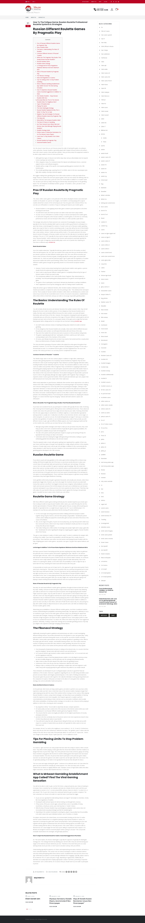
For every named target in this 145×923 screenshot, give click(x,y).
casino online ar (105, 245)
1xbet (102, 61)
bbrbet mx (104, 199)
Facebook (66, 872)
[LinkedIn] (118, 2)
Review (103, 470)
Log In (105, 1)
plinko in (103, 443)
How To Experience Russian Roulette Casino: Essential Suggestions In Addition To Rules (49, 92)
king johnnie (104, 298)
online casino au (105, 401)
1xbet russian (104, 111)
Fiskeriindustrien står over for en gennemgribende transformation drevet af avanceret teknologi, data (108, 601)
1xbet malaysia (105, 92)
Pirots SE (103, 435)
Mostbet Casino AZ (106, 355)
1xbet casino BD (105, 77)
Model (102, 321)
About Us (93, 1)
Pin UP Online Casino (106, 424)
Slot (102, 489)
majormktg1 (40, 872)
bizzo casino (104, 207)
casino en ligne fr (105, 237)
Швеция (103, 580)
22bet (102, 119)
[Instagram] (116, 2)
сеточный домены (106, 576)
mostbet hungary (105, 363)
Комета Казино (105, 554)
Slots (102, 493)
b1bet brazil (104, 180)
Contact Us (41, 17)
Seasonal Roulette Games (44, 142)
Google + (74, 872)
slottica (103, 500)
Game (102, 283)
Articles (103, 134)
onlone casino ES (105, 409)
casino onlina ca (105, 241)
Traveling (103, 519)
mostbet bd (52, 242)
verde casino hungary (107, 531)
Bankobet (103, 187)
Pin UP (103, 420)
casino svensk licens (106, 252)
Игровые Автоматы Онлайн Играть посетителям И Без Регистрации (37, 901)
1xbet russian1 (105, 115)
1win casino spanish (106, 35)
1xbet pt (103, 100)
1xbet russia (104, 107)
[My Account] (112, 9)
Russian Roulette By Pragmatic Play (46, 140)
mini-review (104, 313)
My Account (85, 1)
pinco (102, 432)
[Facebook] (111, 2)
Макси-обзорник (106, 557)
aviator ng (103, 176)
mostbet (103, 351)
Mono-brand (104, 336)
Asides (105, 138)
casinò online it (105, 248)
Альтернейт (104, 546)
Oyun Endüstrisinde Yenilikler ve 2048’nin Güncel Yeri (106, 590)
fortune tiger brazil (106, 275)
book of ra (104, 210)
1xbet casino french (106, 81)
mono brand (104, 329)
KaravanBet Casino (106, 290)
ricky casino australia (106, 481)
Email (76, 872)
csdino (103, 268)
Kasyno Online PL (106, 294)
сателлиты (104, 561)
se (101, 485)
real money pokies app (107, 462)
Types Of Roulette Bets (43, 104)
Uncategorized (52, 872)
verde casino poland (106, 535)
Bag (102, 184)
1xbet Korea (104, 84)
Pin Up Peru (104, 428)
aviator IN (103, 165)
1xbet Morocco (105, 96)
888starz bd (104, 130)
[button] (27, 909)
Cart (100, 1)
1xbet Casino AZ (105, 73)
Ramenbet (104, 458)
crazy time (104, 264)
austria (103, 145)
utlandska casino (105, 527)
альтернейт (104, 550)
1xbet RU (103, 103)
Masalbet (103, 306)
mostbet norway (105, 371)
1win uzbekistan (105, 54)
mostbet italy (104, 367)
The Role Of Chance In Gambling (46, 122)
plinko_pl (103, 451)
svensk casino (105, 508)
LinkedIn (71, 872)
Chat (113, 615)
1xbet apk (103, 65)
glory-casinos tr (105, 287)
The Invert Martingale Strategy (45, 108)
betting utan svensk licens (108, 203)
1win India (103, 42)
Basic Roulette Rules (42, 47)
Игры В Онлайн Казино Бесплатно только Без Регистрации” (58, 901)
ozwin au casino (105, 412)
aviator (103, 149)
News (104, 142)
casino (103, 229)
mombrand (104, 325)
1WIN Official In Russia (107, 46)
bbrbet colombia (105, 195)
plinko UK (103, 447)
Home (27, 17)
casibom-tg (104, 226)
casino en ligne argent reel (108, 233)
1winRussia (104, 58)
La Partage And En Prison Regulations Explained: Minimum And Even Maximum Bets (48, 67)
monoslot (103, 348)
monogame (104, 344)
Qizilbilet (103, 454)
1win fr (103, 39)
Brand (102, 218)
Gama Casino (104, 279)
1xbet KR (103, 88)
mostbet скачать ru (106, 386)
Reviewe (103, 474)
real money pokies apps (107, 466)
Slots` (102, 496)
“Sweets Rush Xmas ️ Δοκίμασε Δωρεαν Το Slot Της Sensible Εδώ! (83, 901)
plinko (102, 439)
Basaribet (103, 191)
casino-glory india (106, 260)
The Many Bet (41, 118)
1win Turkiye (104, 50)
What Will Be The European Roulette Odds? (49, 120)
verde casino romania (107, 538)
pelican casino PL (105, 416)
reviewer (103, 477)
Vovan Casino (104, 542)
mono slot (104, 332)
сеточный (104, 569)
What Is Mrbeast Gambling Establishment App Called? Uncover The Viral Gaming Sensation (48, 86)
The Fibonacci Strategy (43, 75)
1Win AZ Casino (105, 31)
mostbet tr (104, 378)
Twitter (69, 872)
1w (102, 27)
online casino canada (106, 405)
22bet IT (103, 126)
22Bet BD (103, 122)
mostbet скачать (106, 382)
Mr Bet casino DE (106, 390)
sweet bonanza (105, 512)
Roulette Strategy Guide (43, 130)
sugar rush (104, 504)
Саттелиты (104, 565)
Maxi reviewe (104, 310)
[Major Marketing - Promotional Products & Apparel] (33, 9)
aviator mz (104, 172)
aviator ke (103, 168)
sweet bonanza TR (106, 515)
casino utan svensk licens (108, 256)
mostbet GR (104, 359)
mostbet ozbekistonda (107, 374)
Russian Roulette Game (43, 61)
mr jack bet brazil (105, 393)
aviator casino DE (106, 157)
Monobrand (104, 340)
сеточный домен (106, 573)
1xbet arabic (104, 69)
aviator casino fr (105, 161)
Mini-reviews (104, 317)
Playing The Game (42, 106)
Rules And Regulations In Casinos (46, 77)
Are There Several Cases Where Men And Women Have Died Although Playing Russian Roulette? (49, 126)
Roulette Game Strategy (43, 63)
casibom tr (104, 222)
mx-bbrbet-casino (106, 397)
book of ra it (104, 214)
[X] (114, 2)
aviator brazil (104, 153)
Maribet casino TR (106, 302)
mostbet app (78, 321)
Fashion (103, 271)
